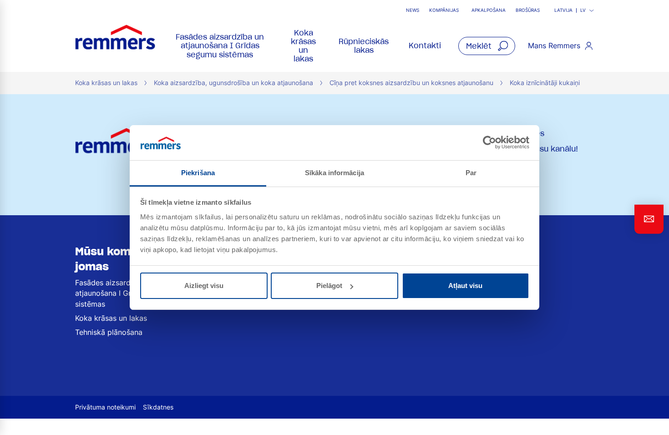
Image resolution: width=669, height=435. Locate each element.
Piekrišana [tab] (198, 173)
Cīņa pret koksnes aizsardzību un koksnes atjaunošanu (411, 82)
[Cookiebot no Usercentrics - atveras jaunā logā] (489, 142)
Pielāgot (329, 285)
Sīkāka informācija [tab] (334, 173)
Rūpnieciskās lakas (364, 46)
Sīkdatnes (158, 407)
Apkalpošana (488, 10)
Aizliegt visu (203, 285)
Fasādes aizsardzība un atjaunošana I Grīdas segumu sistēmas (220, 45)
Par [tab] (471, 173)
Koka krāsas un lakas (303, 46)
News (412, 10)
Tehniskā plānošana (108, 332)
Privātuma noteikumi (105, 407)
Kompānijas (444, 10)
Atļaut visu (465, 285)
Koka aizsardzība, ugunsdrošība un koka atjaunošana (233, 82)
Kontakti (425, 45)
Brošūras (528, 10)
